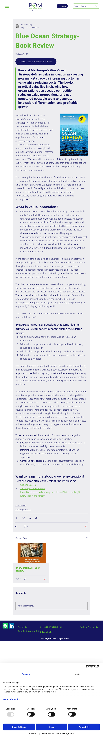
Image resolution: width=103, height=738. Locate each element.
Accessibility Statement (51, 627)
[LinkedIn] (11, 626)
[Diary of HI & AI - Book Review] (31, 553)
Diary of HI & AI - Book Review (28, 569)
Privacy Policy (46, 632)
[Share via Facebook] (16, 518)
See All (85, 537)
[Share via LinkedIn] (30, 518)
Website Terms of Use (89, 627)
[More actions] (86, 26)
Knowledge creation (23, 509)
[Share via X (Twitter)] (23, 518)
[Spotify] (5, 626)
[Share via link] (36, 518)
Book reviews (20, 505)
